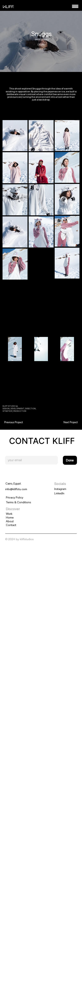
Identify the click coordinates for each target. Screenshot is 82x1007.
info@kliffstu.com (16, 489)
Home (10, 517)
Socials (60, 484)
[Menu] (75, 6)
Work (9, 513)
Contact (11, 525)
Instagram (60, 489)
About (10, 521)
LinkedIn (59, 493)
